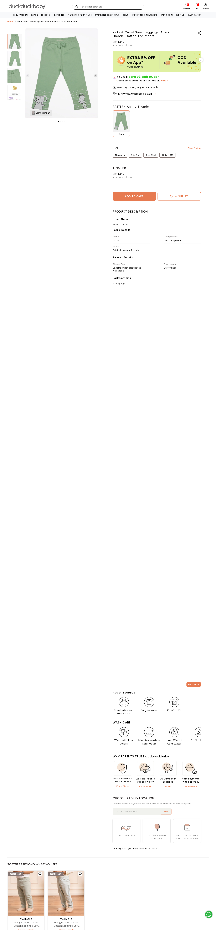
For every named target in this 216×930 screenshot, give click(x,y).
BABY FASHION (20, 15)
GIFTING (180, 15)
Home (10, 21)
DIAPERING (58, 15)
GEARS (34, 15)
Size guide (194, 148)
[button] (20, 15)
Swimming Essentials (107, 15)
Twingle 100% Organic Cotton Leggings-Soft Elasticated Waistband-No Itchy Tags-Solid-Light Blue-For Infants (66, 924)
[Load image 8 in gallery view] (14, 92)
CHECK (166, 811)
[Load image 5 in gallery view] (14, 41)
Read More (193, 684)
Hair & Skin (166, 15)
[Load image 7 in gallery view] (14, 75)
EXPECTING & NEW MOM (144, 15)
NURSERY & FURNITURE (80, 15)
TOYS (125, 15)
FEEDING (45, 15)
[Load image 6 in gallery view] (14, 58)
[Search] (77, 7)
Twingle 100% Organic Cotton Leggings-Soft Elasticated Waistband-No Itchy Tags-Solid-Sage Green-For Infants (26, 924)
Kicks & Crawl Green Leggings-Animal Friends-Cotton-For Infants (46, 21)
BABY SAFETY (194, 15)
